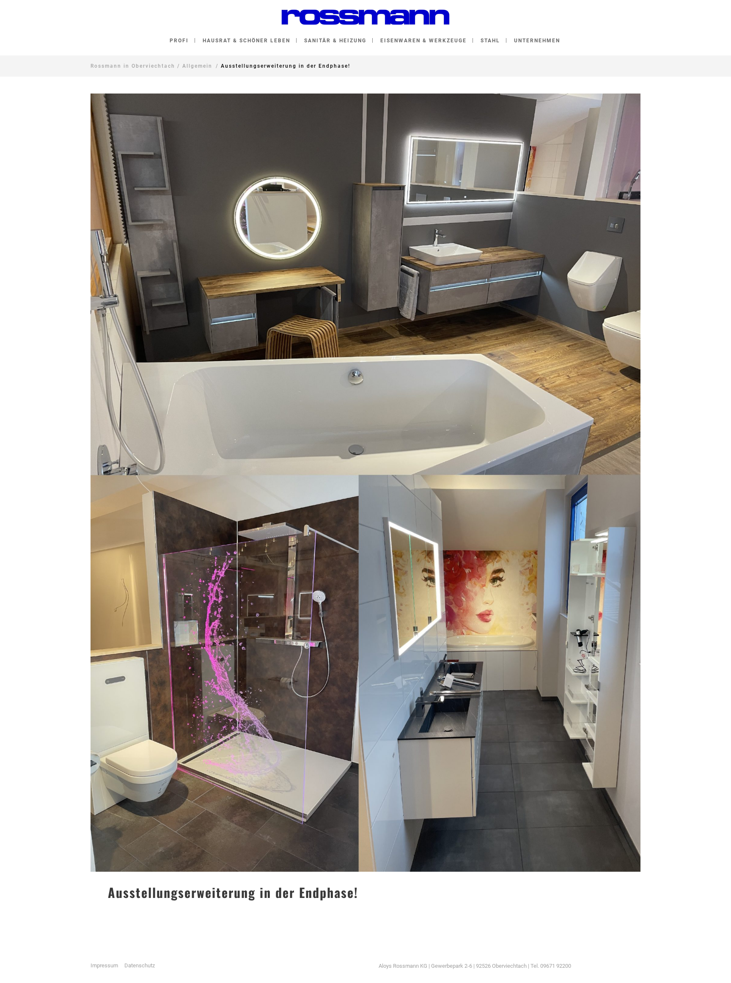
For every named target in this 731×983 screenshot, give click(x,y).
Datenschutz (139, 965)
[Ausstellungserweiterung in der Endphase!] (365, 483)
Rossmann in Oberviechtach (133, 66)
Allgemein (197, 66)
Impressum (104, 965)
